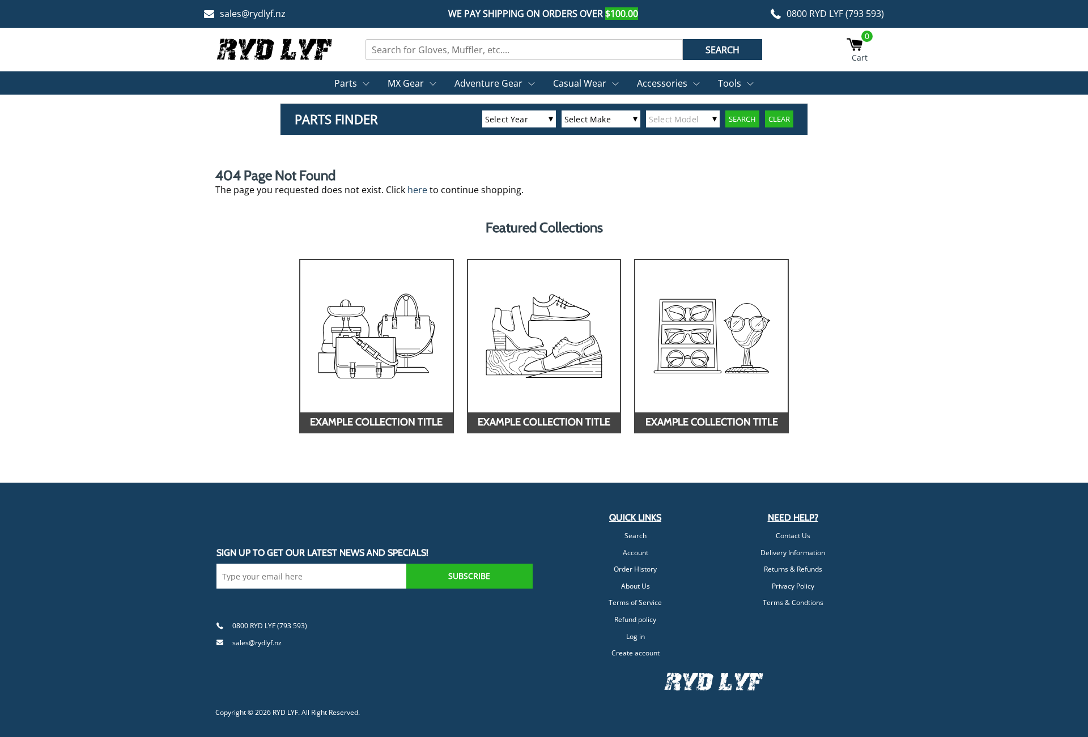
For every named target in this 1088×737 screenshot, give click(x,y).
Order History (635, 569)
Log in (635, 636)
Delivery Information (792, 552)
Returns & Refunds (793, 569)
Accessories (662, 83)
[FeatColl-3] (711, 336)
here (417, 190)
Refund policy (635, 619)
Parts (345, 83)
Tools (729, 83)
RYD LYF (285, 712)
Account (635, 552)
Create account (635, 653)
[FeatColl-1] (376, 336)
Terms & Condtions (793, 602)
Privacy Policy (793, 586)
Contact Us (793, 535)
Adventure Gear (488, 83)
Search (635, 535)
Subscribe (469, 575)
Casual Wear (579, 83)
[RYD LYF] (274, 49)
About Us (635, 586)
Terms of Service (635, 602)
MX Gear (406, 83)
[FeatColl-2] (544, 336)
